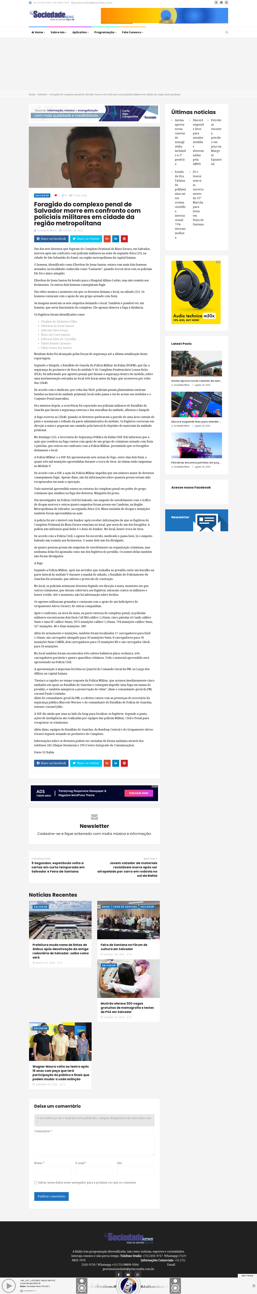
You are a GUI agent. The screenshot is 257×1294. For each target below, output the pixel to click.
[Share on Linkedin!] (115, 238)
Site (119, 1163)
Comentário (43, 1131)
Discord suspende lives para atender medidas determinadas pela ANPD (198, 142)
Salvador (43, 94)
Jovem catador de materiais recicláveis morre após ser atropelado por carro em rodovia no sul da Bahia (127, 869)
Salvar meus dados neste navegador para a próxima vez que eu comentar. (87, 1182)
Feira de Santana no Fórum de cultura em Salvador (124, 947)
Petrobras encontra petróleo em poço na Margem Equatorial (216, 142)
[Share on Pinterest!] (124, 238)
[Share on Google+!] (107, 238)
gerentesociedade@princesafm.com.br (92, 3)
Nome (39, 1163)
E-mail (81, 1163)
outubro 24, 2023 (73, 230)
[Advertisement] (128, 64)
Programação (104, 32)
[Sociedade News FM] (52, 16)
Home (39, 32)
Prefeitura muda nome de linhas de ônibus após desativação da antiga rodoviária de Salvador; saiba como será (61, 951)
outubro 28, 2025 (114, 954)
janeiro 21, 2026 (45, 962)
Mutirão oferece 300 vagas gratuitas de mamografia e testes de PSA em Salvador (127, 1007)
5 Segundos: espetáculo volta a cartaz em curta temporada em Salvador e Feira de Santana (58, 867)
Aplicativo (79, 32)
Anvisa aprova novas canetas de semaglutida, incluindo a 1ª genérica (180, 142)
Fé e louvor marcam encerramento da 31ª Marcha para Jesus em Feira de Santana (198, 198)
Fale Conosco (132, 32)
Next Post (149, 858)
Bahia (106, 906)
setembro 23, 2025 (47, 1084)
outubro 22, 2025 (114, 1017)
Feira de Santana (125, 906)
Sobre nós (58, 32)
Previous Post (42, 858)
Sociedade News (47, 230)
